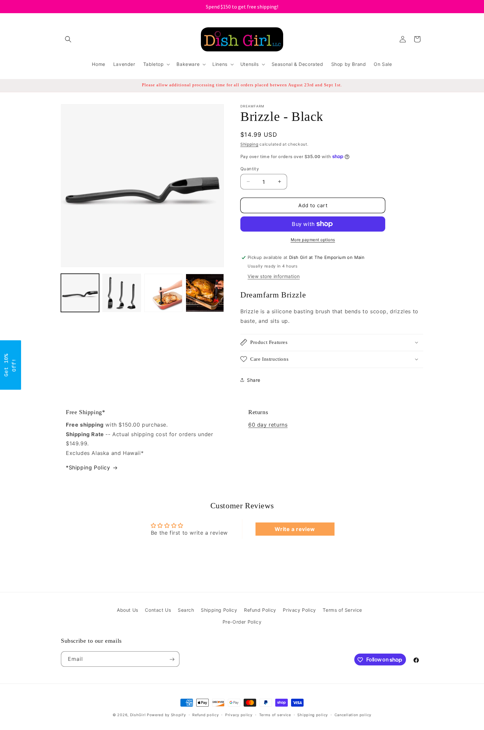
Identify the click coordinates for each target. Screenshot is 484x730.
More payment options (313, 239)
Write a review (295, 529)
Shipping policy (312, 714)
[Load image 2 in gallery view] (121, 293)
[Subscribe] (172, 659)
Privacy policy (239, 714)
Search (186, 610)
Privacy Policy (299, 610)
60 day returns (267, 424)
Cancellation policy (353, 714)
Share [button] (253, 380)
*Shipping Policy (88, 467)
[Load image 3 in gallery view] (163, 293)
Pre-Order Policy (242, 621)
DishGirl (138, 715)
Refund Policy (260, 610)
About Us (127, 610)
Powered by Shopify (166, 715)
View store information (274, 276)
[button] (68, 39)
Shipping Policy (219, 610)
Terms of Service (342, 610)
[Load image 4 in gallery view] (205, 293)
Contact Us (158, 610)
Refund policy (205, 714)
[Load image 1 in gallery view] (80, 293)
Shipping (249, 144)
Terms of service (275, 714)
